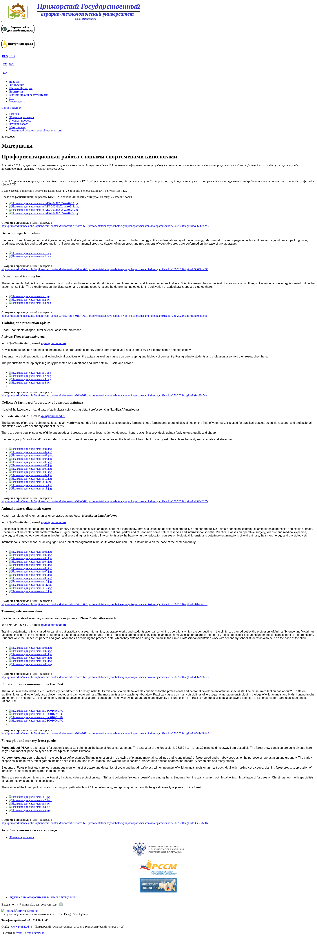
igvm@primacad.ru (53, 343)
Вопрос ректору (11, 107)
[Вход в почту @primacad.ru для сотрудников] (61, 904)
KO (11, 64)
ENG (12, 56)
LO (5, 72)
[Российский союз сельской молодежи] (158, 867)
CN (5, 64)
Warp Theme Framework (30, 932)
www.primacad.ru (21, 926)
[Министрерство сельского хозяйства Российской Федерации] (158, 885)
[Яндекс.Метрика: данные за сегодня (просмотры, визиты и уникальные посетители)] (26, 910)
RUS (5, 56)
